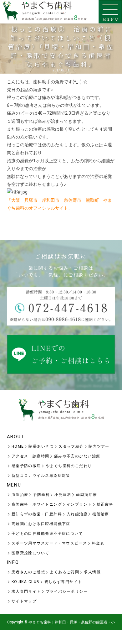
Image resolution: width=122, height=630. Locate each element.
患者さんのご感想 (28, 572)
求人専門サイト (26, 591)
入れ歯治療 (77, 514)
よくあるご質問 (64, 572)
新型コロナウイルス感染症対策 (41, 475)
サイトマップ (24, 601)
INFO (13, 562)
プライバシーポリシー (67, 591)
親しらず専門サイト (63, 582)
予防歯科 (41, 494)
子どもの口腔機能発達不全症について (47, 533)
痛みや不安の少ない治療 (77, 456)
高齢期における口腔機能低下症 (41, 524)
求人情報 (92, 572)
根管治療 (100, 514)
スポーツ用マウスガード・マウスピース (49, 543)
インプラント (79, 504)
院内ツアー (99, 446)
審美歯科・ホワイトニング (37, 504)
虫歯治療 (20, 494)
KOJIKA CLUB (26, 582)
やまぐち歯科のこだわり (69, 466)
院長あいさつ (41, 446)
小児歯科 (62, 494)
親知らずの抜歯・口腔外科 (37, 514)
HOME (18, 446)
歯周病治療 (86, 494)
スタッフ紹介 (71, 446)
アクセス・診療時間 (30, 456)
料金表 (98, 543)
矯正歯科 (105, 504)
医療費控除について (30, 553)
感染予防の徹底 (26, 466)
